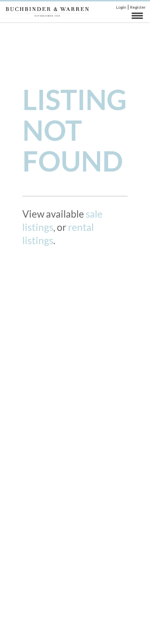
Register (138, 7)
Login (121, 7)
